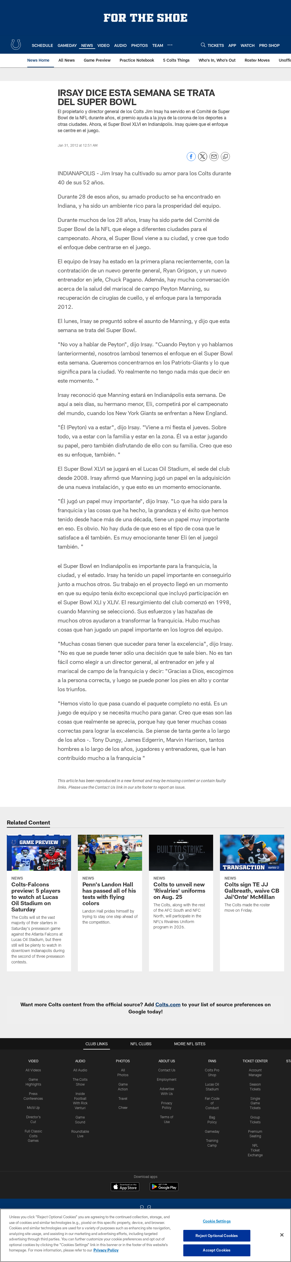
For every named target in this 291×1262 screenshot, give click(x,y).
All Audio (80, 1070)
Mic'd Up (33, 1107)
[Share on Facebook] (191, 159)
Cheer (123, 1107)
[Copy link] (225, 157)
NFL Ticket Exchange (255, 1150)
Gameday (212, 1131)
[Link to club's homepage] (16, 44)
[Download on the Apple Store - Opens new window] (125, 1187)
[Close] (282, 1235)
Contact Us (166, 1070)
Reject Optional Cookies (217, 1235)
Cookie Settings (217, 1221)
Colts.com (167, 1004)
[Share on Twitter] (202, 159)
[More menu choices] (170, 45)
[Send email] (214, 159)
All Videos (33, 1070)
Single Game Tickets (255, 1103)
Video (33, 1061)
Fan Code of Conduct (212, 1103)
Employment (166, 1079)
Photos (123, 1061)
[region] (145, 1235)
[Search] (203, 45)
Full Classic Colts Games (33, 1136)
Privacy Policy (106, 1250)
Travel (123, 1098)
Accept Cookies (216, 1250)
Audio (80, 1061)
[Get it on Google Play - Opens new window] (164, 1189)
